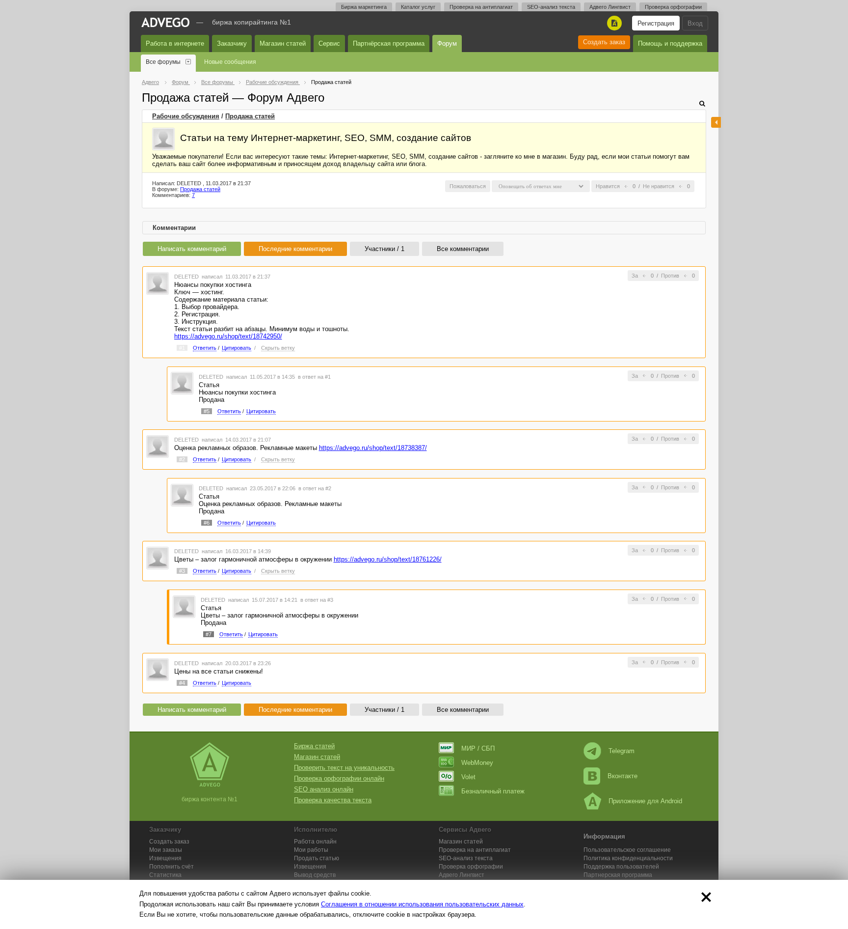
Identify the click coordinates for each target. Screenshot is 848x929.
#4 (182, 683)
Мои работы (311, 849)
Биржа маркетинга (364, 7)
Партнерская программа (617, 875)
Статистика (165, 875)
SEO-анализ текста (551, 7)
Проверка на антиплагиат (481, 7)
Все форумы (163, 61)
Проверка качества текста (332, 800)
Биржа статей (314, 746)
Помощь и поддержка (670, 43)
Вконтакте (622, 776)
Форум (447, 43)
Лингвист (461, 875)
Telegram (622, 751)
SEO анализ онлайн (323, 789)
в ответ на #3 (316, 600)
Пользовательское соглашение (627, 849)
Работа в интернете (175, 43)
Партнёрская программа (388, 43)
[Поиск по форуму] (702, 103)
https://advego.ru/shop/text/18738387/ (373, 447)
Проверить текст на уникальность (344, 767)
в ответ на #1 (314, 377)
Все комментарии (463, 249)
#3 (182, 571)
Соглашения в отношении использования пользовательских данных (422, 904)
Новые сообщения (230, 61)
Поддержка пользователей (621, 866)
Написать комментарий (192, 249)
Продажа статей (250, 116)
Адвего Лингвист (610, 7)
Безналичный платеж (493, 791)
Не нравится (658, 186)
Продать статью (316, 858)
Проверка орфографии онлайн (339, 778)
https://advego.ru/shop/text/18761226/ (388, 559)
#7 (209, 634)
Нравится (608, 186)
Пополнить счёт (171, 866)
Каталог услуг (418, 7)
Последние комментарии (295, 249)
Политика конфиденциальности (628, 858)
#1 (182, 348)
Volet (468, 777)
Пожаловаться (468, 186)
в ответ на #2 (314, 488)
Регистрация (655, 23)
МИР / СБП (478, 748)
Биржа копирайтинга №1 (251, 22)
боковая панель (716, 122)
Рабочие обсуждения (185, 116)
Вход (695, 23)
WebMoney (477, 762)
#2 (182, 459)
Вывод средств (315, 875)
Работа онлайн (315, 841)
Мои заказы (165, 849)
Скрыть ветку (278, 348)
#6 (207, 523)
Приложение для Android (645, 801)
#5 (207, 411)
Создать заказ (604, 42)
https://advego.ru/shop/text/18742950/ (228, 336)
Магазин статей (283, 43)
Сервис (329, 43)
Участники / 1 (384, 249)
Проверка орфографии (673, 7)
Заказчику (232, 43)
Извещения (165, 858)
